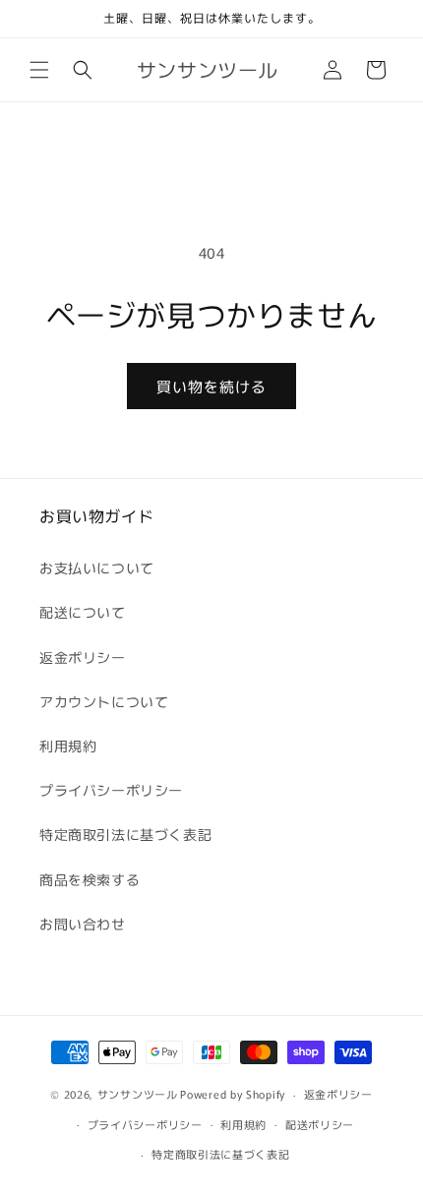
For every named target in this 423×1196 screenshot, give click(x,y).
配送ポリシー (319, 1124)
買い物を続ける (211, 386)
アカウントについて (103, 701)
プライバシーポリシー (111, 790)
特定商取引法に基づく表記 (125, 834)
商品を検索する (89, 879)
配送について (82, 612)
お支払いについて (96, 567)
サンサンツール (137, 1094)
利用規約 (67, 745)
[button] (39, 69)
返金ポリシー (82, 657)
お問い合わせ (82, 923)
